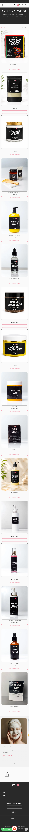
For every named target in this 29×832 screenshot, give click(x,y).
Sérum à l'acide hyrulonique (15, 278)
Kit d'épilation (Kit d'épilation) (14, 192)
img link (3, 719)
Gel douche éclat (14, 492)
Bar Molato (14, 449)
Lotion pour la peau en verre (14, 620)
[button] (2, 5)
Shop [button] (4, 792)
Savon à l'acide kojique (14, 706)
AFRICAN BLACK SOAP (14, 64)
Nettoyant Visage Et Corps (14, 235)
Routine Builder (6, 755)
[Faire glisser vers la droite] (17, 763)
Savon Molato (14, 406)
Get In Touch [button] (7, 799)
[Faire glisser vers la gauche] (11, 763)
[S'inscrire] (21, 807)
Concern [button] (5, 795)
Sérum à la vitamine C (14, 663)
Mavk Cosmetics (10, 826)
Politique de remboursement (20, 826)
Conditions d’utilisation (21, 828)
